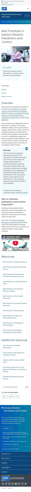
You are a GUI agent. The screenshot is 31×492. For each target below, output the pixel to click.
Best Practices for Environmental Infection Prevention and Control (13, 275)
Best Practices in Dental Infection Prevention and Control (14, 437)
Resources (4, 93)
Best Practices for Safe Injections (13, 311)
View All (6, 428)
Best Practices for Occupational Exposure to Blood (13, 290)
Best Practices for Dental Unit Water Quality (14, 268)
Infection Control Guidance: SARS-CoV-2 (14, 361)
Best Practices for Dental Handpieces (15, 262)
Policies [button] (4, 463)
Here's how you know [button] (7, 4)
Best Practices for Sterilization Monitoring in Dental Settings (12, 331)
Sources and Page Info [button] (11, 387)
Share (26, 387)
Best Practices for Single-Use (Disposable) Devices (12, 317)
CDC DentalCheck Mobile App (11, 444)
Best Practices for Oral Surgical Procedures (13, 297)
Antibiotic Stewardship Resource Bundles (13, 378)
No (17, 396)
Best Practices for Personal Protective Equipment (15, 304)
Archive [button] (4, 472)
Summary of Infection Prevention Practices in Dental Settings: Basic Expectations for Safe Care (16, 433)
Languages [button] (5, 467)
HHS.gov (3, 488)
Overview (4, 89)
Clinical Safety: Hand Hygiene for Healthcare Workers (13, 354)
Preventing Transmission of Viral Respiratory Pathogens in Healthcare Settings (15, 369)
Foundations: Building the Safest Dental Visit (14, 441)
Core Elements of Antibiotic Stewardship (11, 347)
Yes (4, 396)
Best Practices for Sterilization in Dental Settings (13, 324)
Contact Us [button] (5, 454)
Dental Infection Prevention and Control (11, 15)
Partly (11, 396)
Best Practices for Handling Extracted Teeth (15, 283)
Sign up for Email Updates (12, 449)
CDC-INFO (24, 193)
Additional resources (7, 96)
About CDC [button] (5, 458)
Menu (26, 15)
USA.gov (10, 488)
